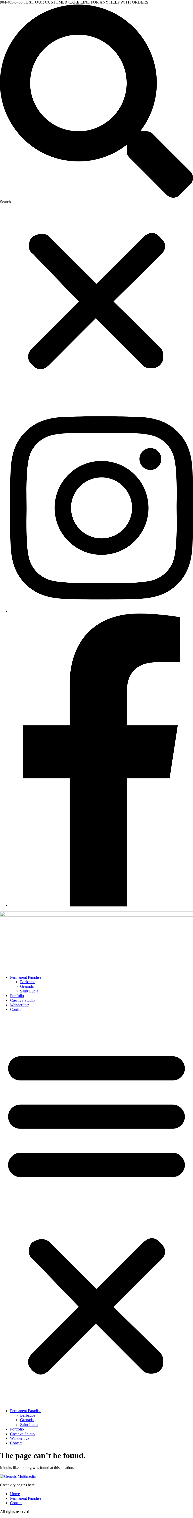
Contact (16, 1009)
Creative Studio (22, 1000)
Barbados (27, 982)
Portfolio (17, 995)
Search (5, 202)
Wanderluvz (19, 1005)
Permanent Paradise (25, 977)
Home (15, 1494)
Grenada (27, 986)
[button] (96, 102)
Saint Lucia (29, 991)
